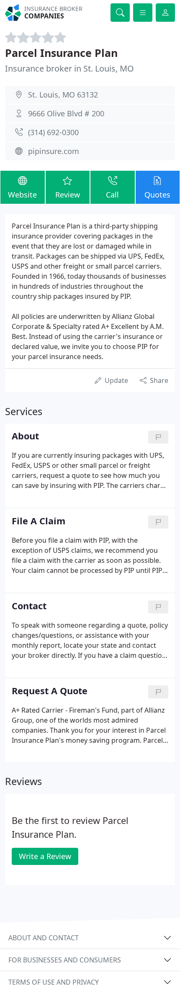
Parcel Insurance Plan (61, 53)
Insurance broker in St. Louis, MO (69, 68)
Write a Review (45, 856)
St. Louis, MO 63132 (63, 95)
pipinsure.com (53, 151)
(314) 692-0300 (53, 132)
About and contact (43, 937)
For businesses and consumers (64, 960)
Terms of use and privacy (53, 982)
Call (112, 195)
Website (22, 195)
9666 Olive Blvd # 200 (66, 113)
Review (67, 195)
